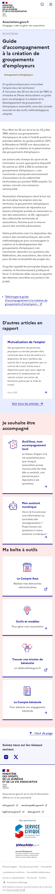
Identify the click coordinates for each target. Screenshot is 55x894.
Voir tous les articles (25, 404)
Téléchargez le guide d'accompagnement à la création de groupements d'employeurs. (26, 300)
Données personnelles (29, 866)
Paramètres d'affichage (17, 882)
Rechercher (42, 4)
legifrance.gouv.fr (12, 811)
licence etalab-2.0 (14, 890)
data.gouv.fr (34, 811)
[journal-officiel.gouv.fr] (27, 854)
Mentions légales (9, 866)
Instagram (6, 757)
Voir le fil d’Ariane (10, 33)
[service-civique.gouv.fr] (27, 831)
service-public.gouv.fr (32, 805)
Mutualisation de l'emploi (26, 342)
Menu (51, 4)
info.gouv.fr (8, 805)
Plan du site (32, 877)
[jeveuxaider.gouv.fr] (27, 845)
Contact (43, 877)
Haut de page (43, 733)
